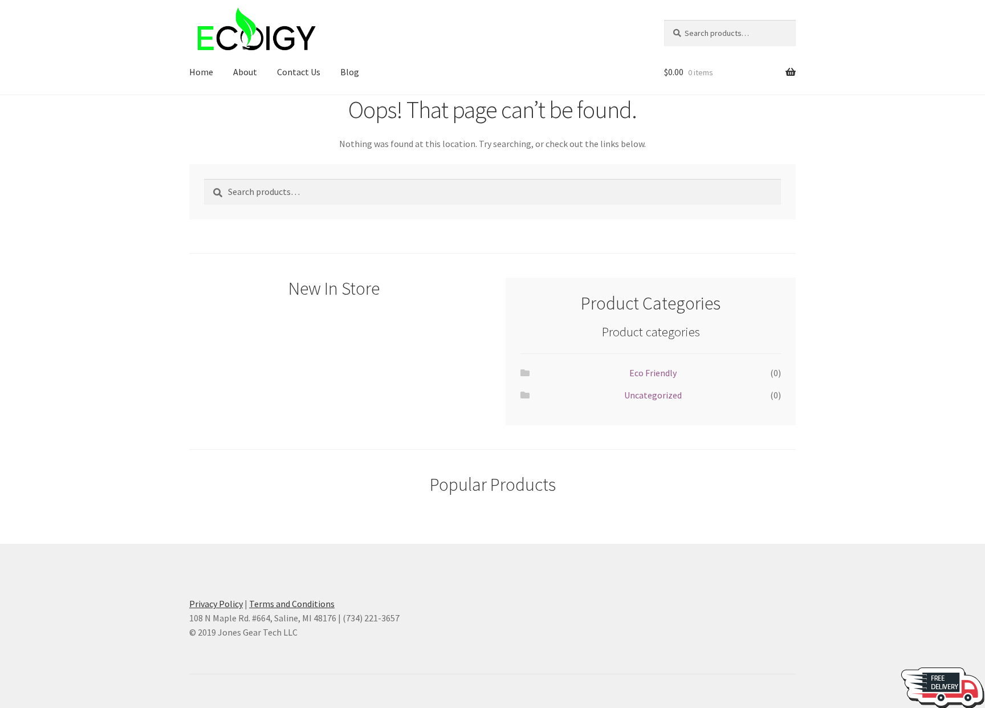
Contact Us (298, 72)
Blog (349, 72)
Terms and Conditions (292, 603)
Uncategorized (653, 395)
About (245, 72)
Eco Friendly (653, 373)
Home (201, 72)
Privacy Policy (216, 603)
